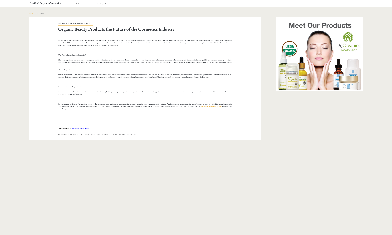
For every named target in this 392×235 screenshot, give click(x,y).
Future (105, 135)
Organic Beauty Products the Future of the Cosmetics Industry (116, 29)
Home (32, 13)
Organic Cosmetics (69, 135)
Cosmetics (95, 135)
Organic (122, 135)
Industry (113, 135)
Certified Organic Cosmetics (45, 3)
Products (131, 135)
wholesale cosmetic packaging (211, 106)
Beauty (86, 135)
